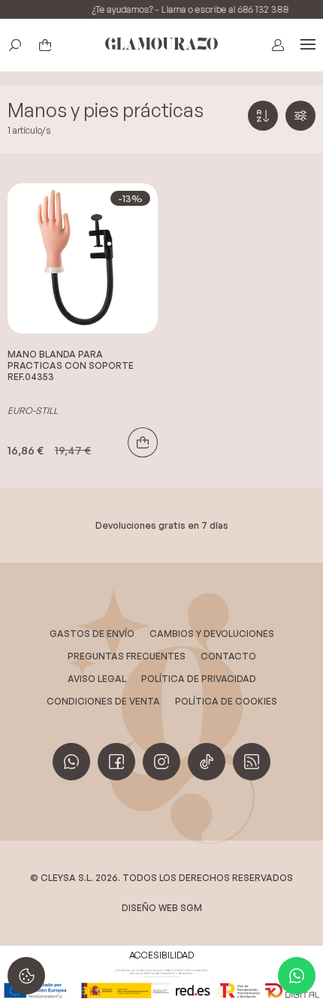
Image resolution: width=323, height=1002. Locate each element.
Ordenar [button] (263, 116)
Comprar (143, 442)
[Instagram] (161, 761)
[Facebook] (116, 761)
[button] (15, 45)
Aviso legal (97, 678)
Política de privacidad (198, 678)
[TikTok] (206, 761)
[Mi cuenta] (278, 45)
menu (308, 45)
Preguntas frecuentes (127, 656)
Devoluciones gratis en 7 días (161, 525)
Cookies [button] (26, 975)
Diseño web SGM (162, 907)
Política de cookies (226, 701)
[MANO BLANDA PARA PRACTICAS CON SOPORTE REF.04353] (83, 258)
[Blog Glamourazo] (251, 761)
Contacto (228, 656)
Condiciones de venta (103, 701)
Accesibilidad (161, 955)
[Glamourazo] (161, 45)
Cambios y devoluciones (211, 633)
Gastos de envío (92, 633)
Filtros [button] (300, 116)
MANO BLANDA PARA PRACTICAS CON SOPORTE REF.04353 (71, 365)
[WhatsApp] (296, 975)
